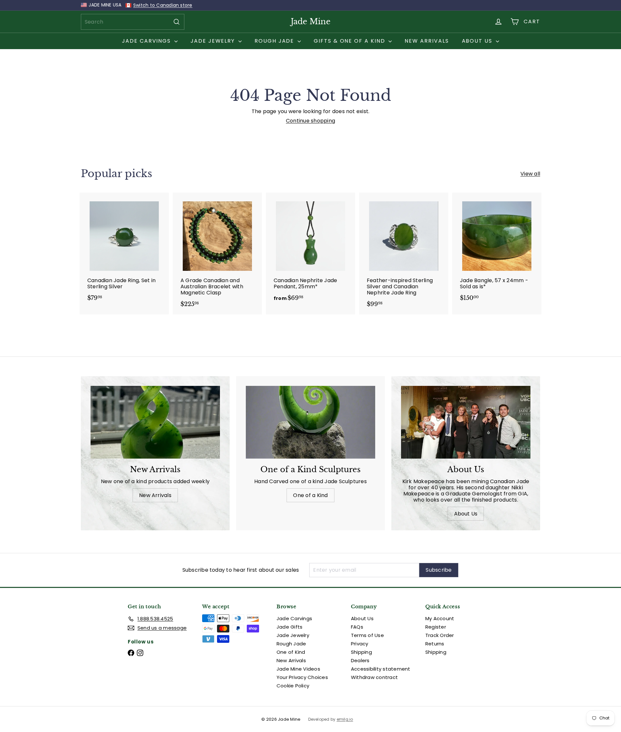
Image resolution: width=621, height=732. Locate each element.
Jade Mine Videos (298, 668)
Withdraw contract (374, 677)
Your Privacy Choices (302, 677)
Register (435, 626)
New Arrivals (427, 41)
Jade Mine (311, 21)
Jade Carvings (147, 41)
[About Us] (465, 422)
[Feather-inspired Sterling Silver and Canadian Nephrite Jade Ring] (403, 253)
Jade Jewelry (214, 41)
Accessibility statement (380, 668)
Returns (434, 643)
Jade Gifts (289, 626)
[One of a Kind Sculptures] (310, 422)
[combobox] (132, 22)
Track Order (439, 635)
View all (530, 174)
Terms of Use (367, 635)
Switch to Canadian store (162, 5)
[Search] (176, 22)
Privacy (359, 643)
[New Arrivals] (155, 422)
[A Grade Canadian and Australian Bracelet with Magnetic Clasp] (217, 253)
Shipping (361, 652)
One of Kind (291, 652)
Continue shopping (310, 120)
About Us (478, 41)
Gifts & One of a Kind (350, 41)
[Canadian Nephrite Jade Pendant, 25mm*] (310, 250)
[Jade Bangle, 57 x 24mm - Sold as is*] (496, 250)
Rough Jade (275, 41)
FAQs (357, 626)
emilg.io (345, 719)
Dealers (360, 660)
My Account (439, 618)
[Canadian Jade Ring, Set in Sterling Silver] (124, 250)
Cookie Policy (293, 685)
